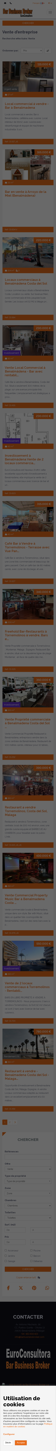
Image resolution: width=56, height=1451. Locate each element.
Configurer (9, 1434)
